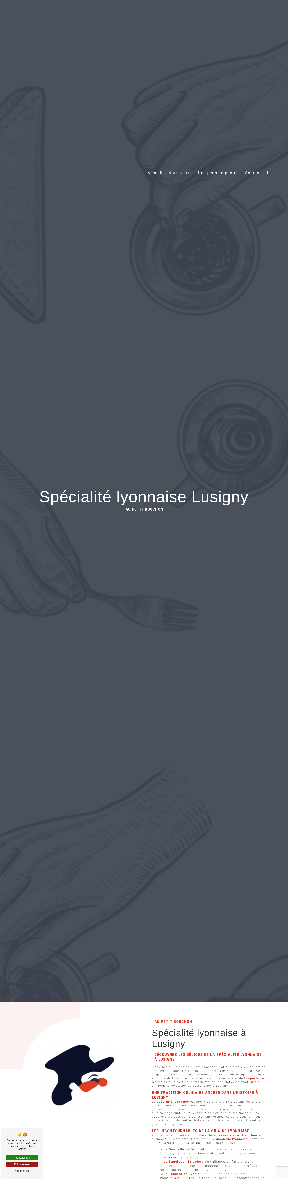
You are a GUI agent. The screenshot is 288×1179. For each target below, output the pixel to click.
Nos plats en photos (218, 173)
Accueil (155, 173)
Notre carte (180, 173)
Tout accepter (23, 1157)
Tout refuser (23, 1164)
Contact (253, 173)
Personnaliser (22, 1170)
